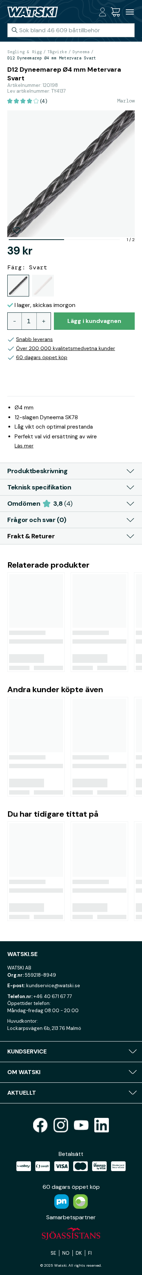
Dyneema (81, 51)
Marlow (126, 100)
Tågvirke (57, 51)
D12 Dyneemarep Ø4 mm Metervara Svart (51, 57)
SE (53, 1253)
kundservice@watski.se (53, 985)
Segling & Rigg (24, 51)
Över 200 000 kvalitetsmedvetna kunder (65, 348)
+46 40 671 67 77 (52, 996)
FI (90, 1253)
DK (79, 1253)
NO (66, 1253)
